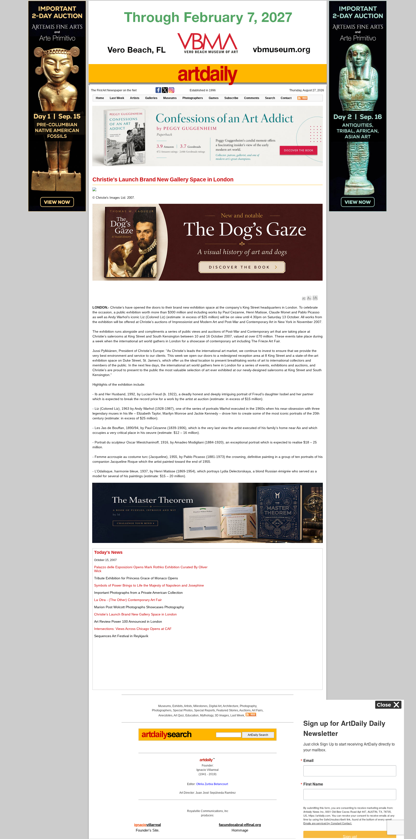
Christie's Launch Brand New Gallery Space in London (135, 614)
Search (270, 98)
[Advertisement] (267, 583)
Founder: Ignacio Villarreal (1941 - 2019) (207, 770)
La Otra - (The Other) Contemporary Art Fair (128, 600)
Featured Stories (227, 710)
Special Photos (183, 710)
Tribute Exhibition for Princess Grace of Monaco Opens (136, 578)
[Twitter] (165, 92)
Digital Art (215, 706)
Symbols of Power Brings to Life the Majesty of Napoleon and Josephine (149, 585)
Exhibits (177, 706)
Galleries (151, 98)
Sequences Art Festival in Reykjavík (121, 636)
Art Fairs (257, 710)
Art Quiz (179, 715)
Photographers (192, 98)
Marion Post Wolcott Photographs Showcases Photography (139, 607)
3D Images (222, 715)
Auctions (245, 710)
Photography (248, 706)
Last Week (117, 98)
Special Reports (204, 710)
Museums (170, 98)
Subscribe (231, 98)
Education (192, 715)
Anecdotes (165, 715)
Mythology (206, 715)
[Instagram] (171, 92)
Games (214, 98)
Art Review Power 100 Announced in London (128, 621)
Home (100, 98)
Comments (251, 98)
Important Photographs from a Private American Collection (138, 593)
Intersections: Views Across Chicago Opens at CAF (133, 629)
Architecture (230, 706)
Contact (286, 98)
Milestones (200, 706)
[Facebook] (158, 92)
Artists (134, 98)
